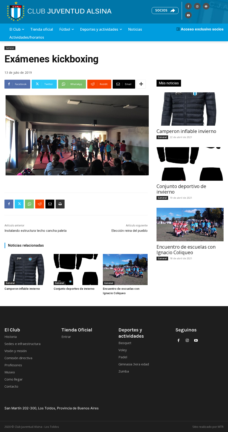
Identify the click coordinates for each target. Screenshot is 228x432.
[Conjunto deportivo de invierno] (76, 269)
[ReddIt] (39, 204)
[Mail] (206, 6)
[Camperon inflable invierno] (26, 269)
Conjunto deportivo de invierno (74, 288)
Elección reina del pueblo (130, 231)
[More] (141, 84)
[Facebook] (188, 6)
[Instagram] (197, 6)
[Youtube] (188, 15)
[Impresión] (60, 204)
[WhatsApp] (29, 204)
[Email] (49, 204)
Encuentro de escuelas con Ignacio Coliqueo (186, 250)
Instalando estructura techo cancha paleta (35, 231)
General (10, 48)
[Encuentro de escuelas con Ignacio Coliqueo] (125, 269)
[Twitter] (19, 204)
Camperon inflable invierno (22, 288)
